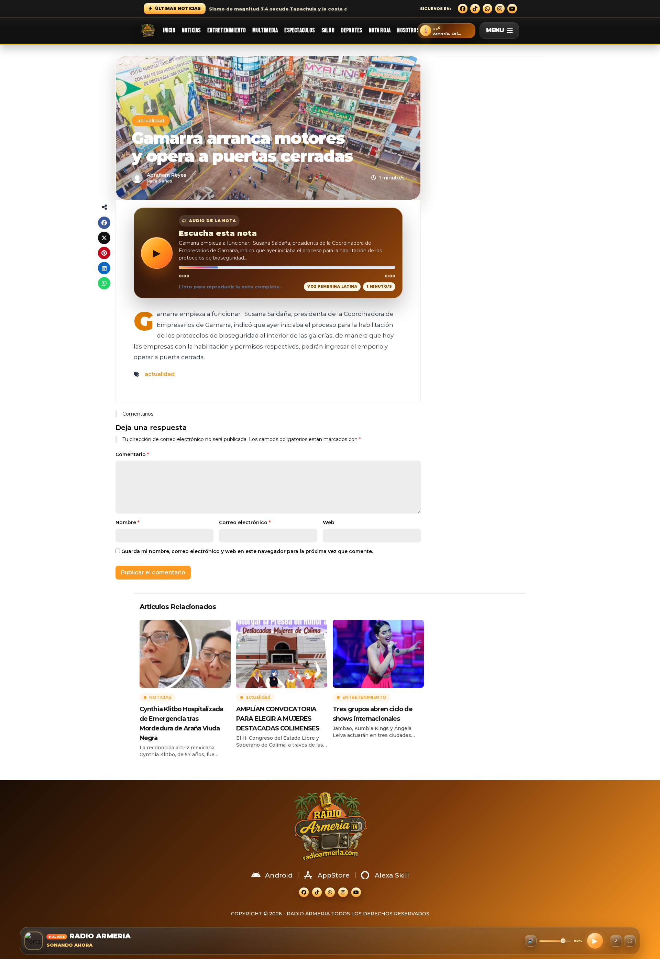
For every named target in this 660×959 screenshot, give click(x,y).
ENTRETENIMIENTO (226, 30)
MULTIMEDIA (265, 30)
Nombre (127, 522)
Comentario (132, 454)
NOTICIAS (191, 30)
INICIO (169, 30)
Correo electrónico (245, 522)
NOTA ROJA (380, 30)
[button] (446, 30)
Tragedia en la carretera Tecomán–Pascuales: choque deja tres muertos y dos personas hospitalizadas (341, 8)
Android (279, 875)
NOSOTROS (408, 30)
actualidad (150, 121)
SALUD (327, 30)
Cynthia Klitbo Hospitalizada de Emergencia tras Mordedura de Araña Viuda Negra (181, 723)
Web (328, 522)
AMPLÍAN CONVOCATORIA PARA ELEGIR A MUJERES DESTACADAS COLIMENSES (277, 718)
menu (495, 30)
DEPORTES (351, 30)
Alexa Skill (392, 875)
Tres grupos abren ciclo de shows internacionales (372, 714)
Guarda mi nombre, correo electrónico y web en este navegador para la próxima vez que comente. (247, 551)
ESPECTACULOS (299, 30)
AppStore (334, 875)
